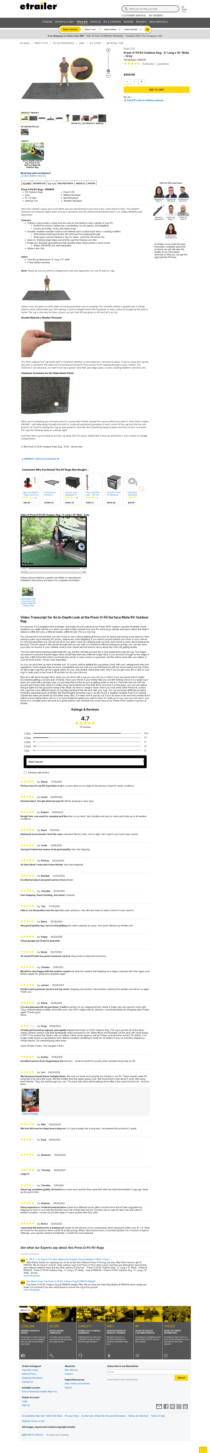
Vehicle (95, 21)
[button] (141, 488)
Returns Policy (29, 1373)
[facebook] (166, 1407)
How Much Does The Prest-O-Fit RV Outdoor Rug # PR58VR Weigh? (61, 1281)
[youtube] (185, 1407)
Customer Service (134, 15)
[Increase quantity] (141, 81)
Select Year (90, 29)
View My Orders (30, 1370)
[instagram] (179, 1407)
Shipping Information (32, 1377)
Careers (69, 1373)
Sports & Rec (64, 21)
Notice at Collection (138, 1416)
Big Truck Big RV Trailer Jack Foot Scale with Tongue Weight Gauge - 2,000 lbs (30, 493)
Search (68, 1387)
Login (25, 1401)
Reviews (148, 63)
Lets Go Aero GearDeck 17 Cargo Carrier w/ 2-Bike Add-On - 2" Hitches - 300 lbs (72, 493)
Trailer (82, 21)
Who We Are (71, 1370)
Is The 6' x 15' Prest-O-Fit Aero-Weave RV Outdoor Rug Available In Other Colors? (67, 1259)
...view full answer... (32, 1274)
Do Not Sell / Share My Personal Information (104, 1416)
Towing (47, 21)
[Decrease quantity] (127, 81)
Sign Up (26, 1405)
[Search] (126, 9)
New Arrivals (158, 21)
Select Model (131, 29)
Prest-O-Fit (129, 48)
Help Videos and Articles (77, 1383)
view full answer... (32, 1289)
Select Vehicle (70, 29)
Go (147, 29)
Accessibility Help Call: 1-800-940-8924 (42, 1416)
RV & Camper (112, 21)
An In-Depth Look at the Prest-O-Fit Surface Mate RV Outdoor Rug (28, 602)
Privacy (110, 1379)
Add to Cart (156, 89)
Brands (141, 21)
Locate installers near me (33, 175)
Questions (163, 63)
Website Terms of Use (33, 1421)
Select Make (110, 29)
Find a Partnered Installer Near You (39, 1391)
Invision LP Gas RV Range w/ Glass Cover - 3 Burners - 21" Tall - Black (114, 493)
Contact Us (27, 1381)
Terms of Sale (158, 1416)
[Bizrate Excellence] (33, 1434)
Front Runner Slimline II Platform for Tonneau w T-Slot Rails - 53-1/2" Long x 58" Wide (51, 493)
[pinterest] (172, 1407)
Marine (129, 21)
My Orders (156, 15)
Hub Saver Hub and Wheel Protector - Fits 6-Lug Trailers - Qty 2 (135, 493)
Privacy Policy (72, 1416)
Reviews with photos (38, 772)
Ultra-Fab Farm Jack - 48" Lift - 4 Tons (93, 493)
